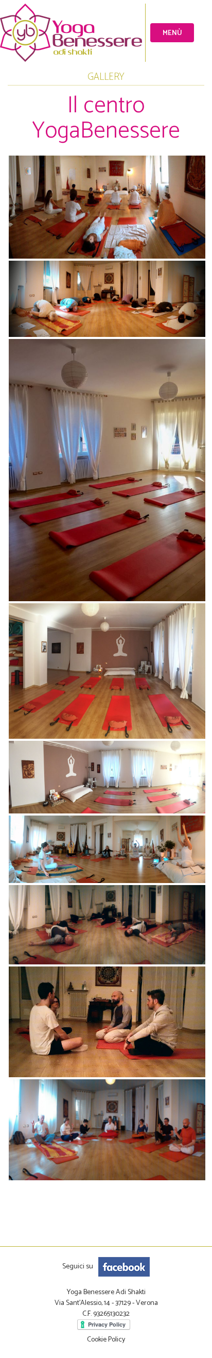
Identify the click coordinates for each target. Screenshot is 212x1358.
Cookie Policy (106, 1340)
